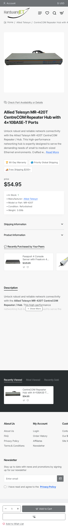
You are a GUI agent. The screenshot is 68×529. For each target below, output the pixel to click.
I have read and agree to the (31, 486)
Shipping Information (15, 224)
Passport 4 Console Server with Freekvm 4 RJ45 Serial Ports (35, 258)
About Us (9, 423)
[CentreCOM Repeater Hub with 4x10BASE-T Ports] (12, 395)
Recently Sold (51, 379)
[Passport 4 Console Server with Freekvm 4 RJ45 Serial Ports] (12, 261)
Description (11, 287)
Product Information (14, 235)
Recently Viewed (13, 379)
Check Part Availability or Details (25, 102)
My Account (40, 423)
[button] (43, 508)
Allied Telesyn (24, 22)
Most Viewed (33, 379)
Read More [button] (52, 152)
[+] (18, 509)
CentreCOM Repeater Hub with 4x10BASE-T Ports (35, 391)
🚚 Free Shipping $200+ (18, 169)
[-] (5, 509)
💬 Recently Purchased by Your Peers (24, 246)
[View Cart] (61, 13)
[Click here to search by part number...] (54, 13)
